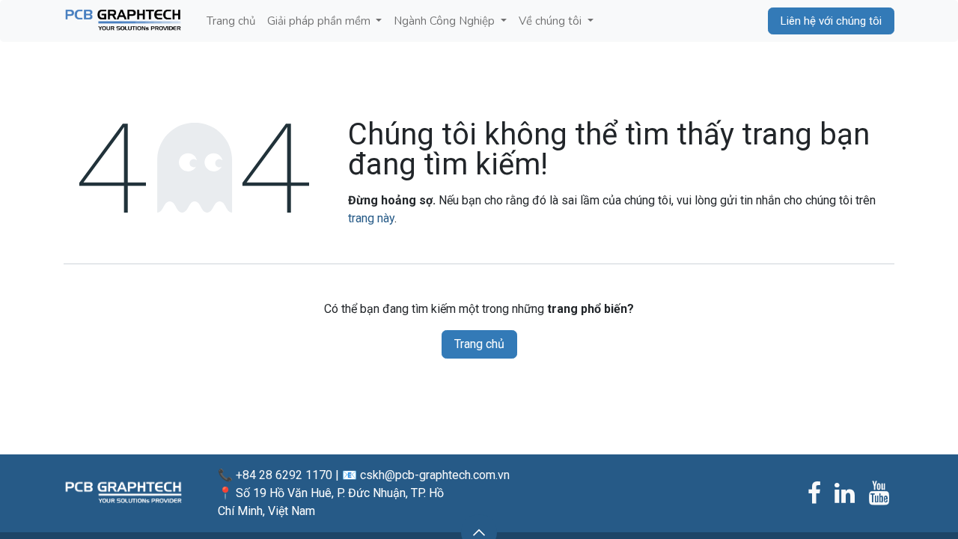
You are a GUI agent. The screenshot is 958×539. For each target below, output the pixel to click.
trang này (371, 218)
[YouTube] (879, 493)
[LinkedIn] (845, 493)
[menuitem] (231, 21)
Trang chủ (479, 344)
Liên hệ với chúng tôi (831, 21)
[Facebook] (814, 493)
